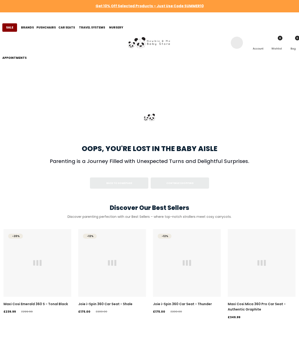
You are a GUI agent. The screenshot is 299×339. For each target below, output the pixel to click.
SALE (9, 27)
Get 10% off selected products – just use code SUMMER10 (150, 6)
